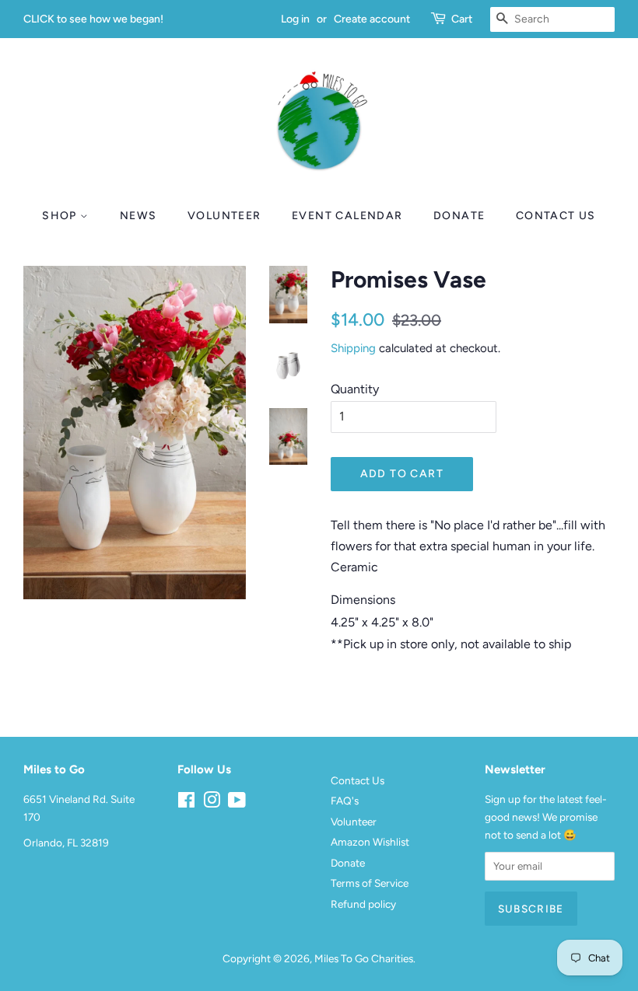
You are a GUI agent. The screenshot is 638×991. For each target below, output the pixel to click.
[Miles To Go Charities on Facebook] (186, 803)
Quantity (355, 389)
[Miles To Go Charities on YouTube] (237, 803)
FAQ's (345, 800)
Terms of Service (369, 883)
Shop (61, 215)
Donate (459, 215)
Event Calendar (347, 215)
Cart (461, 19)
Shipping (353, 348)
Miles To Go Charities (363, 958)
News (138, 215)
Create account (372, 19)
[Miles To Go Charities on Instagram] (211, 803)
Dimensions (363, 599)
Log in (295, 19)
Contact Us (556, 215)
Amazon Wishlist (370, 842)
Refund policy (363, 904)
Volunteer (224, 215)
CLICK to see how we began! (93, 19)
